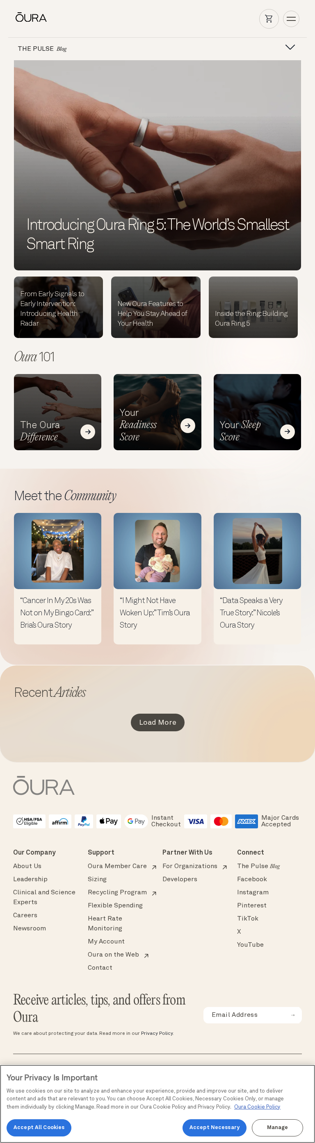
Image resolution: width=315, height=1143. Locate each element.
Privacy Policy (157, 1033)
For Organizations (189, 866)
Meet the (65, 496)
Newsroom (29, 928)
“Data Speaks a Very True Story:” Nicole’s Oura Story (251, 613)
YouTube (250, 945)
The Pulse (258, 866)
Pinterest (252, 906)
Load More (157, 722)
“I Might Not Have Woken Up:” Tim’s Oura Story (155, 613)
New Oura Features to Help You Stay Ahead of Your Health (152, 313)
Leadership (30, 879)
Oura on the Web (113, 955)
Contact (100, 968)
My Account (106, 942)
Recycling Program (117, 892)
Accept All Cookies (39, 1127)
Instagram (253, 892)
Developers (179, 879)
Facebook (252, 879)
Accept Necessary (214, 1127)
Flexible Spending (115, 906)
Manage (277, 1127)
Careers (25, 915)
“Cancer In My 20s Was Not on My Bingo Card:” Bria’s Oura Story (56, 613)
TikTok (247, 919)
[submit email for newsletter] (292, 1015)
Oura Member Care (117, 866)
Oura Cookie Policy (257, 1107)
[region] (157, 1104)
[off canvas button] (287, 47)
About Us (27, 866)
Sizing (97, 879)
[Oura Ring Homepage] (31, 17)
